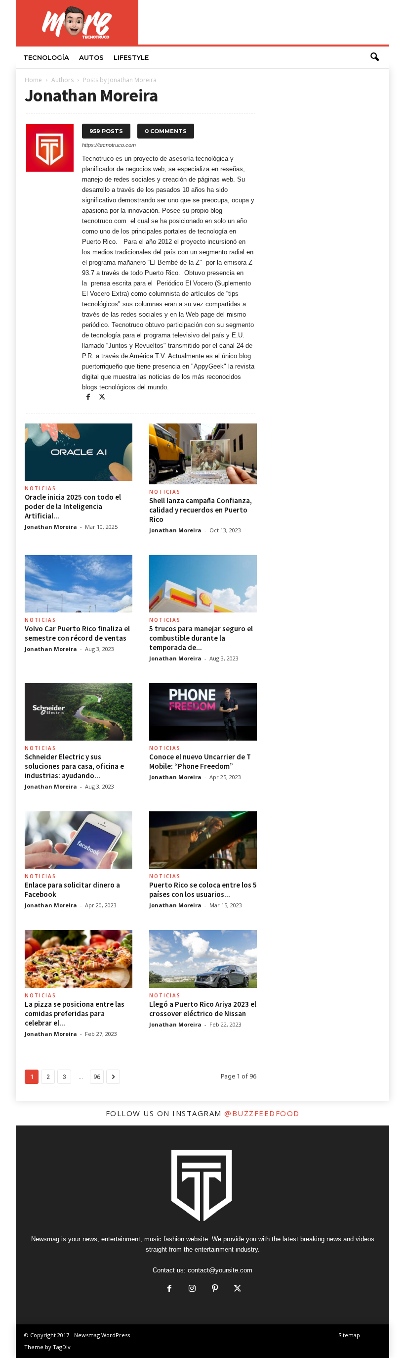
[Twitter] (102, 397)
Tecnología (46, 57)
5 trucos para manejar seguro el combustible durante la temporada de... (201, 638)
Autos (91, 57)
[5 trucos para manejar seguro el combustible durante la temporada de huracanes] (203, 583)
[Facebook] (89, 397)
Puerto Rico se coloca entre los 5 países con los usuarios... (203, 889)
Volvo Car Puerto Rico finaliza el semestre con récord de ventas (77, 633)
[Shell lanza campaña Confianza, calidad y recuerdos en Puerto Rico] (203, 453)
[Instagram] (192, 1289)
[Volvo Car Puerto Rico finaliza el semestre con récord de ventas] (78, 583)
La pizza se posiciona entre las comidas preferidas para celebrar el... (74, 1013)
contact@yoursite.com (220, 1270)
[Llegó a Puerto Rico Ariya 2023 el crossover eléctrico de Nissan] (203, 958)
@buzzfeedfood (262, 1113)
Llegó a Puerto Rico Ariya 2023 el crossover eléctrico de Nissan (202, 1008)
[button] (374, 57)
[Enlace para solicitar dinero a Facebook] (78, 840)
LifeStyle (131, 57)
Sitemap (349, 1335)
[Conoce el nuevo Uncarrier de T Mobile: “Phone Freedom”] (203, 712)
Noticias (40, 488)
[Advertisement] (263, 22)
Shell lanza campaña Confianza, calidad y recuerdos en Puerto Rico (200, 510)
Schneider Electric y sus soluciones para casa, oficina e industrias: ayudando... (74, 766)
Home (33, 80)
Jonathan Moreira (51, 526)
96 (96, 1076)
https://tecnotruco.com (109, 145)
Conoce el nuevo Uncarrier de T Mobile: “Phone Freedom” (200, 761)
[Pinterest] (214, 1289)
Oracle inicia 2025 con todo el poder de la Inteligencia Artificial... (73, 506)
